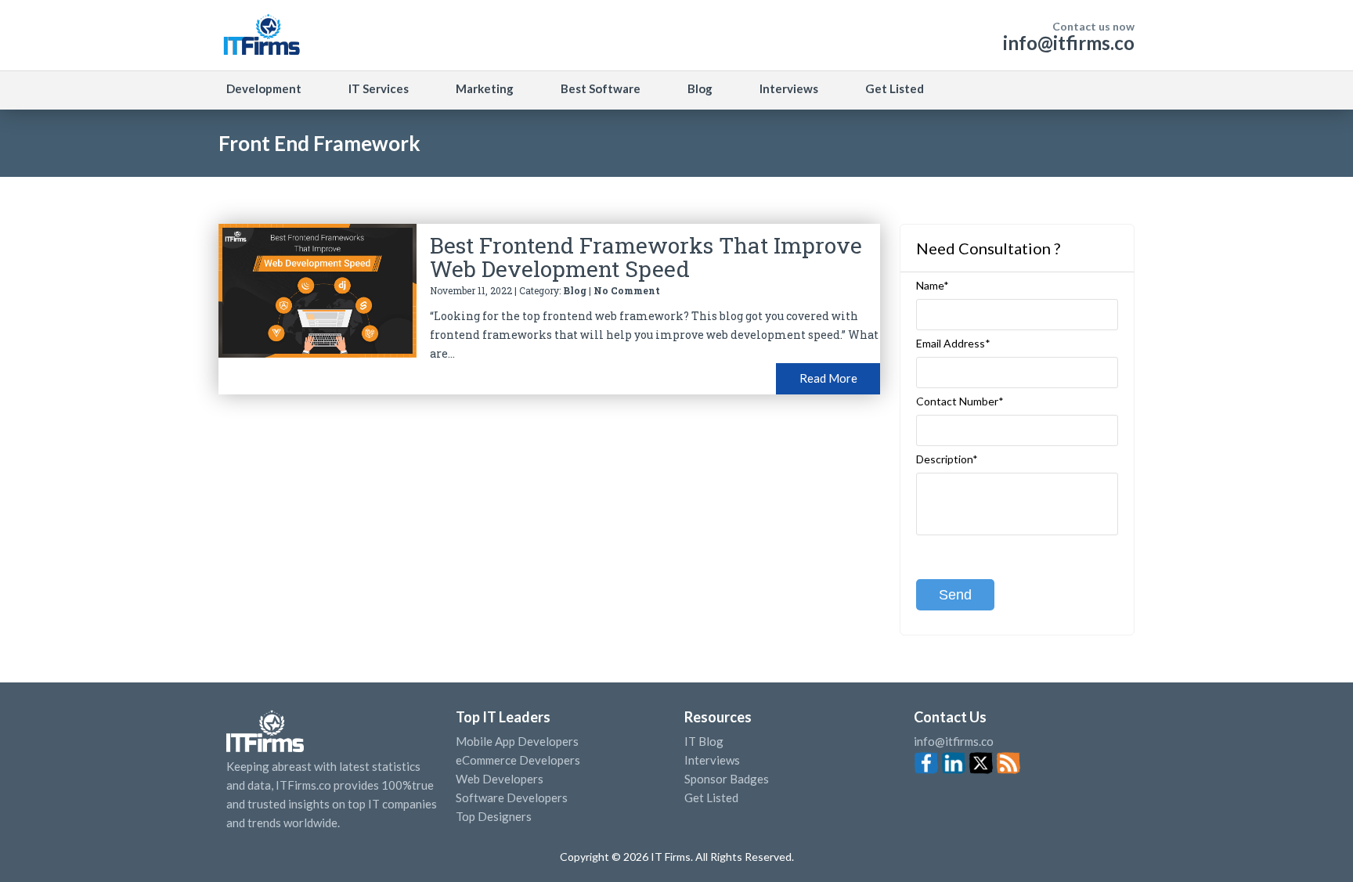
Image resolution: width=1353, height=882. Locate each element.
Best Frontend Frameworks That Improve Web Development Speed (646, 257)
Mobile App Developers (517, 741)
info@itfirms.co (1069, 42)
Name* (932, 285)
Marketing (485, 88)
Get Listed (894, 88)
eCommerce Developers (518, 760)
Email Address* (953, 343)
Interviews (788, 88)
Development (263, 88)
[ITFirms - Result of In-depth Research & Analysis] (260, 35)
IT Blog (703, 741)
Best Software (600, 88)
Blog (700, 88)
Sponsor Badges (726, 779)
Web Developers (499, 779)
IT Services (378, 88)
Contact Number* (960, 401)
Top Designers (494, 816)
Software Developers (512, 797)
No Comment (627, 290)
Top (1313, 838)
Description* (947, 459)
